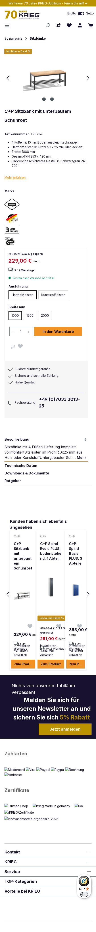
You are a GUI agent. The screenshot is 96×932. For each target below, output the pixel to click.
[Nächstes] (88, 78)
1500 (30, 315)
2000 (45, 315)
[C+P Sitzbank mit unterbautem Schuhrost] (23, 595)
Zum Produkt (24, 664)
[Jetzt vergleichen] (58, 25)
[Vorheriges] (7, 78)
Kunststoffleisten (53, 295)
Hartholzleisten (22, 295)
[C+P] (20, 204)
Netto (90, 13)
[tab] (46, 448)
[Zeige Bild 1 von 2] (44, 99)
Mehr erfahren (15, 177)
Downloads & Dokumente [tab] (26, 473)
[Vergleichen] (12, 346)
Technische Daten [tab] (20, 465)
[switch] (81, 13)
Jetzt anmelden (65, 729)
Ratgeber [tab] (12, 480)
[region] (48, 594)
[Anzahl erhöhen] (29, 331)
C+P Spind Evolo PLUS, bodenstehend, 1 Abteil (50, 551)
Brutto (71, 13)
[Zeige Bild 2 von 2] (52, 99)
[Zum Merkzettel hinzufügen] (20, 346)
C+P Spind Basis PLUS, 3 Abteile (75, 553)
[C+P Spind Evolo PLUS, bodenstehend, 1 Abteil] (50, 587)
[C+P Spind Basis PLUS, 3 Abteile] (75, 590)
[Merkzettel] (69, 25)
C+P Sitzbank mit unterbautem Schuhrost (23, 555)
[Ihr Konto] (80, 25)
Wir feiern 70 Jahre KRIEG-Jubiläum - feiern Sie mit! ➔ (48, 3)
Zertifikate (16, 790)
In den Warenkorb (58, 331)
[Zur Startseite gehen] (28, 14)
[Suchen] (47, 25)
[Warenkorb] (90, 25)
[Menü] (8, 25)
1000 (15, 315)
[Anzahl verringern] (13, 331)
